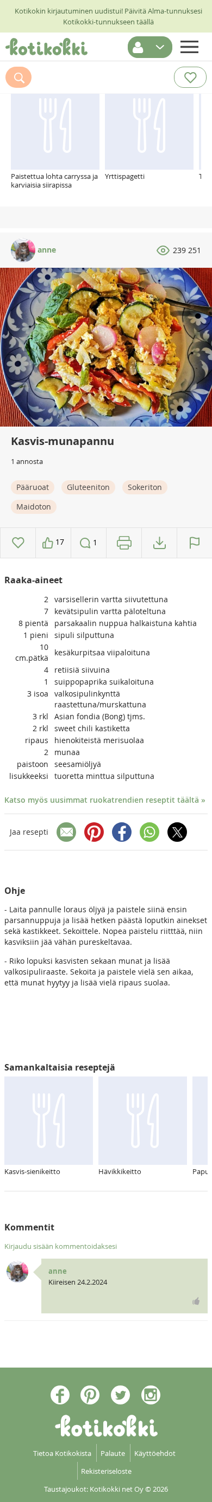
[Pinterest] (94, 832)
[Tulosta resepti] (124, 542)
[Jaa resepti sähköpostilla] (66, 832)
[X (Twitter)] (177, 832)
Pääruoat (32, 487)
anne (45, 249)
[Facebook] (122, 832)
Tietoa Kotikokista (62, 1453)
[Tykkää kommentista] (196, 1300)
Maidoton (33, 506)
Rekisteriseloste (106, 1471)
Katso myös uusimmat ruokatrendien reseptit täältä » (104, 800)
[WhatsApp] (149, 832)
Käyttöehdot (155, 1453)
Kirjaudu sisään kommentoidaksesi (60, 1246)
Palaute (113, 1453)
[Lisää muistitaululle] (18, 542)
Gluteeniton (88, 487)
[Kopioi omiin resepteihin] (159, 542)
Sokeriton (145, 487)
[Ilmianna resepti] (194, 542)
